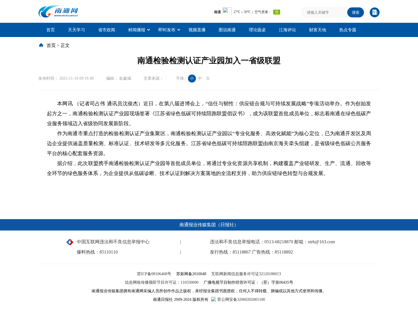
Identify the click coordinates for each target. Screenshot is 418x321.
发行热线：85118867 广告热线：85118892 (251, 252)
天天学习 (76, 30)
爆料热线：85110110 (97, 252)
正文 (65, 45)
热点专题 (347, 30)
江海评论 (287, 30)
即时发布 (166, 30)
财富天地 (317, 30)
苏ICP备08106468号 (154, 274)
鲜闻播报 (136, 30)
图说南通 (227, 30)
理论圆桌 (257, 30)
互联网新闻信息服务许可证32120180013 (246, 274)
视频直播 (197, 30)
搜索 (355, 12)
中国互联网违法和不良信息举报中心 (113, 241)
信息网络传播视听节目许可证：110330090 (162, 282)
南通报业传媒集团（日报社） (209, 224)
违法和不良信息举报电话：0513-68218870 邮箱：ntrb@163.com (272, 241)
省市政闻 (106, 30)
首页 (50, 30)
